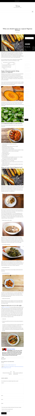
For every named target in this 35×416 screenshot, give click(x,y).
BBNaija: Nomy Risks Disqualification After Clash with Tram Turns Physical (28, 78)
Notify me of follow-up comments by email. (7, 409)
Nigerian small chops (17, 366)
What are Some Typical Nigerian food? (6, 66)
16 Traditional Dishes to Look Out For (6, 65)
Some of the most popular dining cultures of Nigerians (8, 64)
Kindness (27, 89)
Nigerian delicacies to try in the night (6, 67)
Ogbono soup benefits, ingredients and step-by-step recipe (18, 372)
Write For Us (26, 52)
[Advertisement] (17, 20)
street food (9, 367)
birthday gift (27, 86)
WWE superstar (26, 101)
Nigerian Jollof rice (12, 366)
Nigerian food (7, 366)
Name (2, 395)
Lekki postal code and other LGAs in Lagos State (7, 372)
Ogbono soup (26, 100)
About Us (26, 50)
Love (27, 91)
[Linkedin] (3, 357)
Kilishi (5, 366)
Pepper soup (21, 366)
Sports (25, 57)
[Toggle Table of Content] (14, 63)
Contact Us (26, 51)
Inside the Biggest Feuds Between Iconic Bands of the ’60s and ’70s (28, 68)
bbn (26, 84)
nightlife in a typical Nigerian (5, 307)
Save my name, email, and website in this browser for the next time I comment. (11, 407)
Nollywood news (27, 98)
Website (2, 403)
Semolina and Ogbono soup (4, 367)
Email (2, 399)
